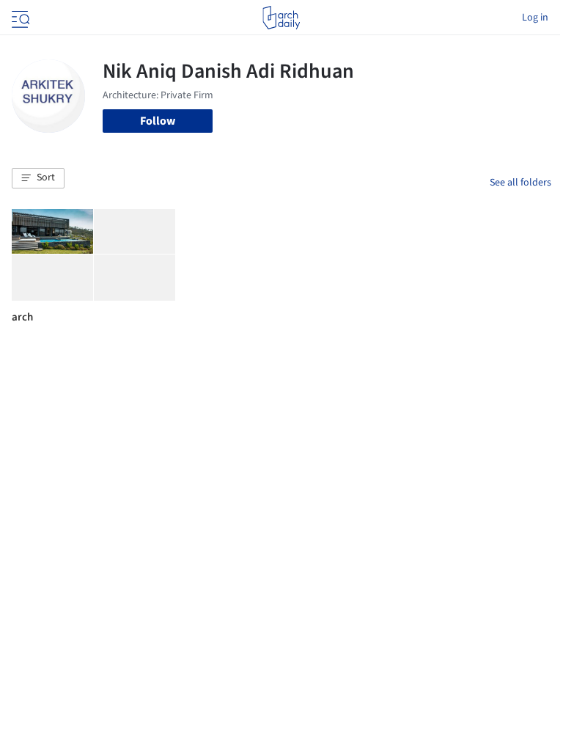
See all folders (520, 182)
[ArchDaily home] (281, 17)
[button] (38, 178)
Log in (535, 17)
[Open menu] (19, 17)
